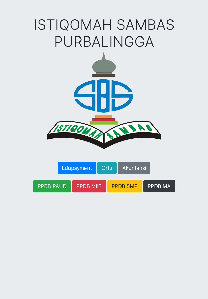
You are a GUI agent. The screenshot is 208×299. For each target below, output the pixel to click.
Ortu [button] (107, 168)
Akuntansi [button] (134, 168)
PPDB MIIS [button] (89, 186)
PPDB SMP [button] (125, 186)
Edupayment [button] (77, 168)
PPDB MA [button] (159, 186)
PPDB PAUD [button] (52, 186)
